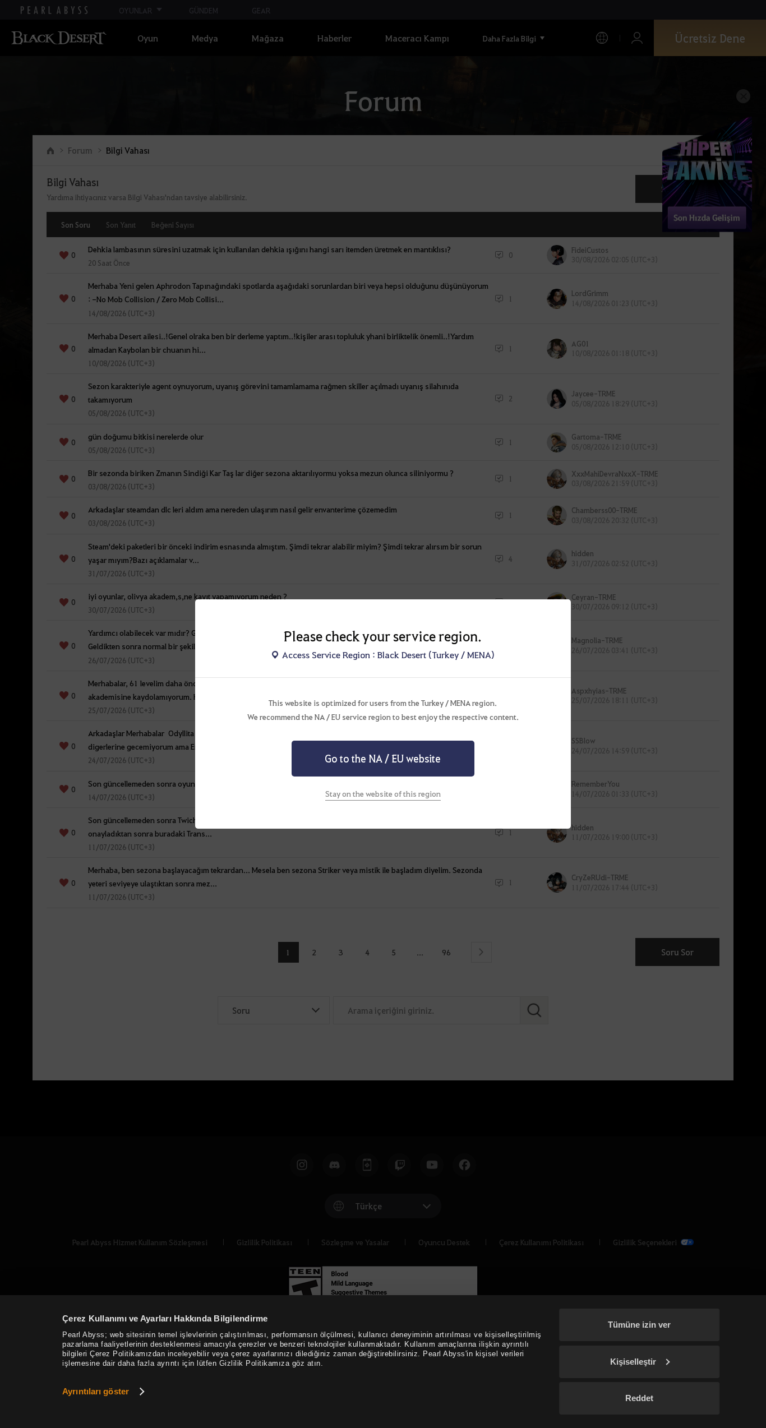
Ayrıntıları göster (95, 1391)
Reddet (639, 1398)
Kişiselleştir (633, 1361)
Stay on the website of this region (383, 793)
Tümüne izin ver (639, 1324)
